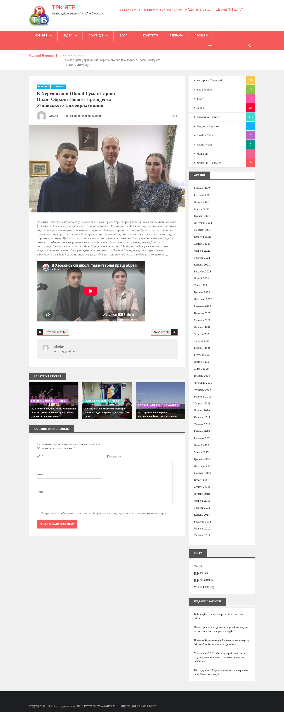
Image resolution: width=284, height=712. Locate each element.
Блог (123, 35)
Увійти (198, 565)
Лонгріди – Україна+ (210, 163)
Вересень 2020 (202, 313)
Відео (67, 35)
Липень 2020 (202, 327)
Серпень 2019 (202, 403)
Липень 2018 (202, 493)
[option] (67, 60)
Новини (41, 35)
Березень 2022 (202, 195)
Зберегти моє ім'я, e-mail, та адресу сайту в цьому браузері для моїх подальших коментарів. (104, 513)
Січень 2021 (201, 285)
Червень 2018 (202, 500)
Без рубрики (205, 89)
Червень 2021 (202, 250)
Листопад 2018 (203, 466)
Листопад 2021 (203, 222)
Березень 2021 (202, 271)
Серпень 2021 (202, 243)
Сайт (40, 492)
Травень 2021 (202, 257)
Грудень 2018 (202, 459)
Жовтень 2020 (202, 306)
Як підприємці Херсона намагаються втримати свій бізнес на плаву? (221, 672)
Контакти (150, 35)
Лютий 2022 (201, 202)
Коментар (114, 456)
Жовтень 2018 (202, 472)
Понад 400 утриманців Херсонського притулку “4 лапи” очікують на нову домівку (221, 642)
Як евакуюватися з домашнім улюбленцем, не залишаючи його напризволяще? (220, 629)
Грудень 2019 (202, 375)
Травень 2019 (202, 424)
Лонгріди (95, 35)
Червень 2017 (202, 528)
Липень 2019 (202, 410)
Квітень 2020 (202, 347)
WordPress (108, 706)
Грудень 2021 (202, 215)
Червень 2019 (202, 417)
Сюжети (58, 86)
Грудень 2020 (202, 292)
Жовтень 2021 (202, 229)
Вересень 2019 (202, 396)
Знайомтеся (204, 144)
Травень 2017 (202, 535)
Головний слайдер (42, 401)
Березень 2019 (202, 438)
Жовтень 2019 (202, 389)
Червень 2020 (202, 334)
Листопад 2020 (203, 299)
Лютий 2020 (201, 361)
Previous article (55, 332)
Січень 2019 (201, 452)
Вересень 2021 (202, 236)
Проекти (201, 35)
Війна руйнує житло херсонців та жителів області (218, 616)
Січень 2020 (201, 368)
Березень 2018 (202, 521)
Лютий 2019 (201, 445)
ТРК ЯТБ (64, 7)
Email (41, 474)
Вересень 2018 (202, 479)
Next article (162, 332)
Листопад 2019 (203, 382)
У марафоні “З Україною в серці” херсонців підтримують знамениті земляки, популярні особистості (220, 657)
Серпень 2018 (202, 486)
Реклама (176, 35)
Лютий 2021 (201, 278)
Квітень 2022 (202, 188)
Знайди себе (205, 135)
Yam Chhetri (149, 706)
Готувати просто (208, 126)
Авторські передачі (209, 80)
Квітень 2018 (202, 514)
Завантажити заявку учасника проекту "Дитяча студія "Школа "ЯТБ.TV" (181, 9)
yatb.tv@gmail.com (65, 351)
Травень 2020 (202, 340)
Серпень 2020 (202, 320)
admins (53, 115)
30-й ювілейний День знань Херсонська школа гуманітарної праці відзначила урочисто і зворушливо (53, 412)
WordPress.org (204, 586)
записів (201, 572)
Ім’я (40, 456)
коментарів (203, 579)
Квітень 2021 (202, 264)
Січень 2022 (201, 209)
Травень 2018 (202, 507)
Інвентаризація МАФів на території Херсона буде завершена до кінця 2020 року (107, 412)
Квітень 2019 (202, 431)
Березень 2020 (202, 354)
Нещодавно (171, 404)
